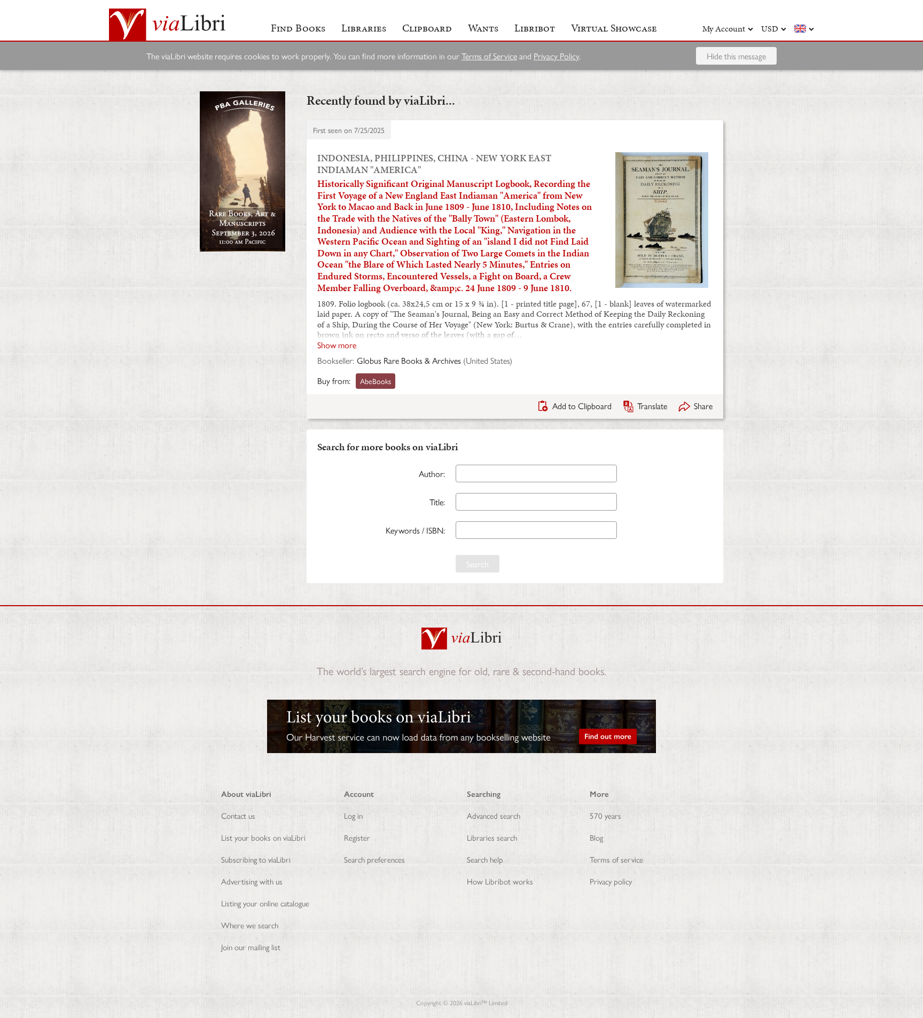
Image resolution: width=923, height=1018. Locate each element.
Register (357, 837)
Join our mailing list (250, 946)
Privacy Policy (556, 56)
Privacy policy (611, 881)
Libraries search (492, 837)
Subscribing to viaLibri (256, 859)
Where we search (249, 924)
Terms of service (616, 859)
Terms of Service (489, 56)
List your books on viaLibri (263, 837)
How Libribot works (500, 881)
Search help (485, 859)
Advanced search (493, 815)
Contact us (238, 815)
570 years (605, 815)
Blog (596, 837)
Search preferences (374, 859)
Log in (353, 815)
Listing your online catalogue (265, 903)
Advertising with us (252, 881)
